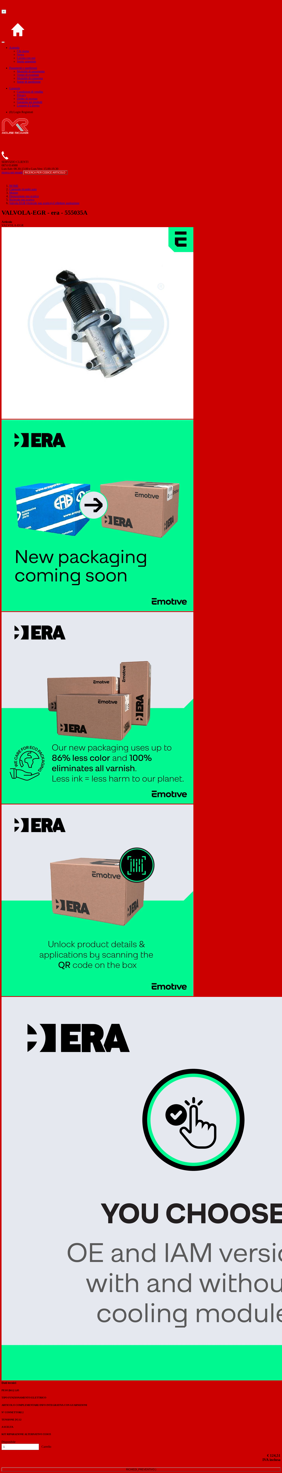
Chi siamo (23, 51)
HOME (13, 185)
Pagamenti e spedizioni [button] (23, 68)
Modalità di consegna (30, 78)
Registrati (27, 112)
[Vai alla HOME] (17, 41)
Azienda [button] (14, 47)
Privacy (21, 95)
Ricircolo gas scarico (21, 199)
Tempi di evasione (28, 74)
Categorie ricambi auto (23, 189)
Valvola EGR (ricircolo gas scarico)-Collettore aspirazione (44, 203)
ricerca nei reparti (12, 172)
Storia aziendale (26, 61)
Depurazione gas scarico (24, 196)
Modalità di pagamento (31, 71)
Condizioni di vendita (30, 91)
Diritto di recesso (27, 98)
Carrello (46, 1446)
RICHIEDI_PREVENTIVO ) (141, 1469)
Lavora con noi (26, 58)
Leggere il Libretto (28, 105)
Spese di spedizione (29, 81)
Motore (13, 192)
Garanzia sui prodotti (29, 102)
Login (17, 112)
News (20, 54)
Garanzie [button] (14, 88)
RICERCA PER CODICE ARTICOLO (45, 172)
